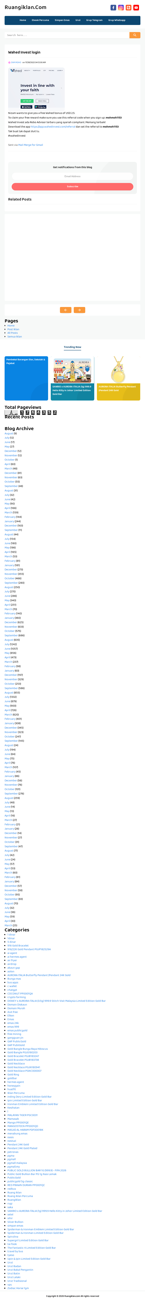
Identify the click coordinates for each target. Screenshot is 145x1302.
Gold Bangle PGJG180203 (22, 1052)
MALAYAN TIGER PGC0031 (22, 1115)
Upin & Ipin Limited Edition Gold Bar (29, 1259)
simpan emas (15, 1226)
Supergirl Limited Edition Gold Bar (28, 1240)
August (9, 433)
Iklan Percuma (16, 1093)
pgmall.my (13, 1167)
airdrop (11, 964)
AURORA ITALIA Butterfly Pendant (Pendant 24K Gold (117, 389)
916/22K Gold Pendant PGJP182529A (29, 949)
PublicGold (14, 1178)
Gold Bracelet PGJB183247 (23, 1056)
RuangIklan (14, 1200)
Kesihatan (13, 1108)
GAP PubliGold (16, 1045)
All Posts (12, 333)
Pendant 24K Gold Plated (22, 1148)
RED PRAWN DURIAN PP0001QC (26, 1185)
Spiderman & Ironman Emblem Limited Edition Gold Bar (40, 1229)
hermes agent (15, 1082)
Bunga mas (14, 979)
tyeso (10, 1255)
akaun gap (13, 968)
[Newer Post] (65, 310)
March (8, 468)
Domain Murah (16, 1008)
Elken (10, 1015)
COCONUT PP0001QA (20, 993)
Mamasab (13, 1119)
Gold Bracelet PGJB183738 (23, 1060)
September (11, 486)
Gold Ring (13, 1074)
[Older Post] (79, 310)
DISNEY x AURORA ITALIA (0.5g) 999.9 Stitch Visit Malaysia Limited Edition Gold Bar (56, 1001)
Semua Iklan (14, 336)
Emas (10, 1019)
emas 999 (13, 1027)
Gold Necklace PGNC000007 (24, 1071)
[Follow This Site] (128, 7)
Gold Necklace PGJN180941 (23, 1067)
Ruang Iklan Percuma (20, 1196)
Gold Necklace (16, 1063)
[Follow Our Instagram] (121, 7)
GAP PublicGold (16, 1041)
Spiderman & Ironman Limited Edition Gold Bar (35, 1233)
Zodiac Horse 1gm (18, 1288)
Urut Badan (14, 1266)
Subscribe (72, 187)
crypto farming (16, 997)
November (11, 455)
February (10, 517)
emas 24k (13, 1023)
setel (10, 1214)
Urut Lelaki (14, 1277)
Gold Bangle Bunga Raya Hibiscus (27, 1049)
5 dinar (11, 942)
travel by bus (15, 1251)
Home (23, 20)
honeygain (13, 1086)
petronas (12, 1152)
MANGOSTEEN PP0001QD (22, 1126)
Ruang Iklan (14, 1192)
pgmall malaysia (17, 1163)
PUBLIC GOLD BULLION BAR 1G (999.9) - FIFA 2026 (36, 1170)
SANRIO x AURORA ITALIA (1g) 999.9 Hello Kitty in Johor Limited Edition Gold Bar (72, 390)
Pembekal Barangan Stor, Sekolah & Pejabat (25, 362)
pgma (10, 1156)
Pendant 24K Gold (18, 1144)
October (10, 460)
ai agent (12, 953)
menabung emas (17, 1133)
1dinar (11, 938)
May (7, 446)
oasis (10, 1137)
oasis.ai (11, 1141)
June (7, 442)
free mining (14, 1034)
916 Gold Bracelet (18, 945)
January (9, 521)
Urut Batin (13, 1273)
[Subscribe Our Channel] (136, 7)
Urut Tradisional (17, 1281)
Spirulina (12, 1237)
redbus (11, 1189)
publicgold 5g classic (20, 1181)
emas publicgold (17, 1030)
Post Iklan (13, 329)
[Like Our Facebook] (113, 7)
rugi (9, 1203)
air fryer (12, 960)
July (7, 438)
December (11, 451)
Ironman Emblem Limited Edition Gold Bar (32, 1104)
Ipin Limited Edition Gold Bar (24, 1100)
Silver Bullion (15, 1222)
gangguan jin (15, 1038)
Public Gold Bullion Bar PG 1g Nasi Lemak (32, 1174)
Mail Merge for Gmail (30, 145)
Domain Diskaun (17, 1004)
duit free (12, 1012)
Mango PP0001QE (18, 1122)
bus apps (12, 982)
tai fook (12, 1244)
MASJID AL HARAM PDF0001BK (25, 1130)
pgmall (11, 1159)
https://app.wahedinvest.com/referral (53, 127)
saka (10, 1207)
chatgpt (12, 990)
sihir (10, 1218)
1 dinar (11, 934)
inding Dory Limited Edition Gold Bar (29, 1097)
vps (9, 1285)
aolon (10, 971)
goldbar (12, 1078)
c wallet (12, 986)
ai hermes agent (17, 957)
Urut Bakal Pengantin (20, 1270)
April (7, 464)
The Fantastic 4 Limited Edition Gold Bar (31, 1248)
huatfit (11, 1089)
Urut (10, 1262)
